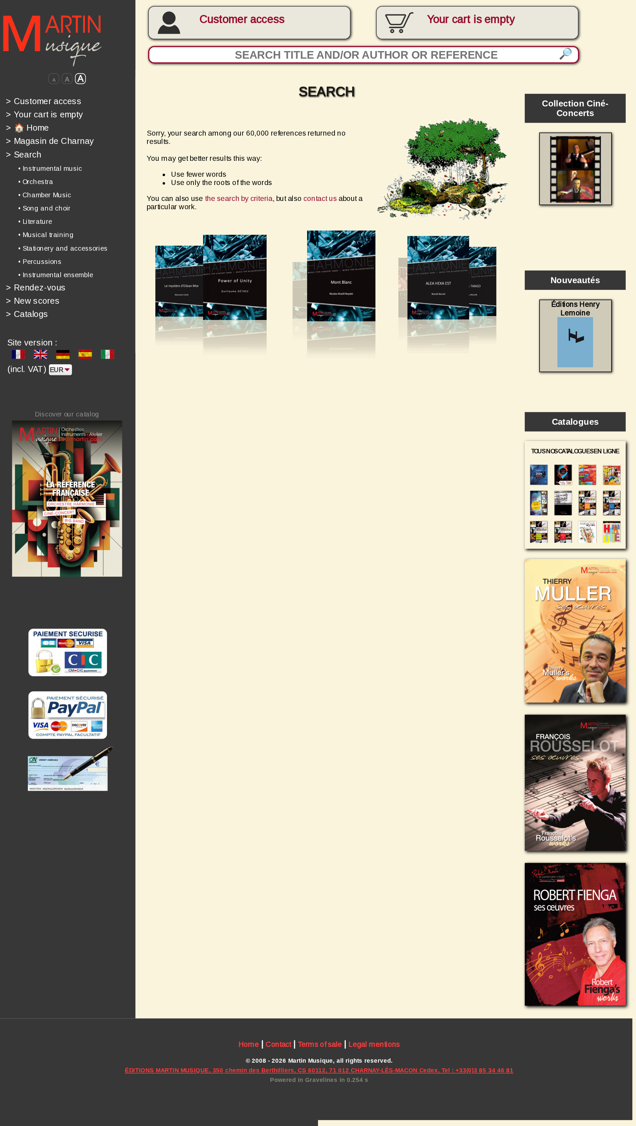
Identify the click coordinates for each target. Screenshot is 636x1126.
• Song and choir (44, 208)
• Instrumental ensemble (55, 275)
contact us (320, 199)
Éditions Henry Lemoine (575, 308)
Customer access (241, 19)
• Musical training (46, 234)
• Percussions (40, 261)
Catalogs (27, 314)
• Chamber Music (44, 195)
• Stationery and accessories (63, 248)
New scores (33, 300)
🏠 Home (27, 127)
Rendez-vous (36, 287)
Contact (278, 1044)
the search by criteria (239, 199)
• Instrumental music (50, 168)
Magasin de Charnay (50, 141)
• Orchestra (35, 181)
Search (23, 154)
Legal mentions (374, 1044)
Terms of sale (320, 1044)
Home (248, 1044)
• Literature (35, 221)
